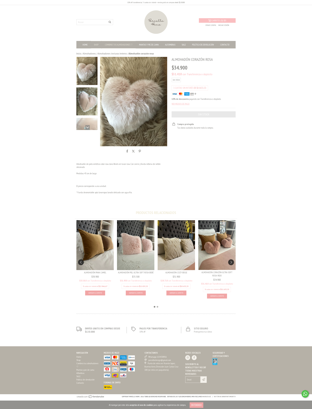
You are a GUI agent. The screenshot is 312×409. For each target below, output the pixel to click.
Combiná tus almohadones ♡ (119, 44)
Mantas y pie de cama (149, 44)
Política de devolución (203, 44)
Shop (96, 44)
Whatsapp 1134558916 (157, 356)
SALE (184, 44)
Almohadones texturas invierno (112, 53)
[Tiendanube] (90, 397)
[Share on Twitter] (133, 151)
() (218, 20)
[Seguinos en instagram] (187, 357)
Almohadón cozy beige (176, 272)
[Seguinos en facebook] (194, 357)
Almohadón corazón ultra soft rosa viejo (217, 274)
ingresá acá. (206, 397)
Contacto (224, 44)
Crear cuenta (210, 25)
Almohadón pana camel (95, 272)
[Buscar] (110, 22)
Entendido (196, 405)
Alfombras (170, 44)
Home (85, 44)
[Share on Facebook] (127, 151)
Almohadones (89, 53)
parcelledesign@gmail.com (159, 360)
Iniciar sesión (223, 25)
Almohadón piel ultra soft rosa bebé (136, 272)
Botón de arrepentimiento (225, 397)
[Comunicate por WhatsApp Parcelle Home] (305, 394)
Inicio (78, 53)
